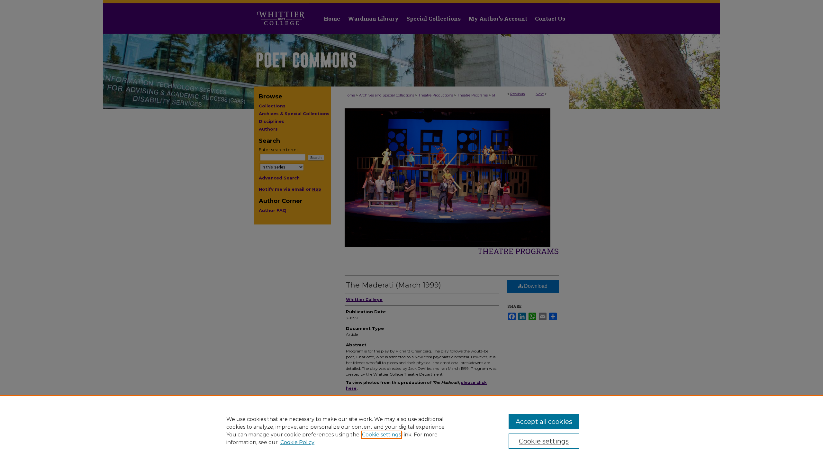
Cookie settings (381, 435)
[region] (411, 430)
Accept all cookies (544, 421)
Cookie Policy (297, 442)
